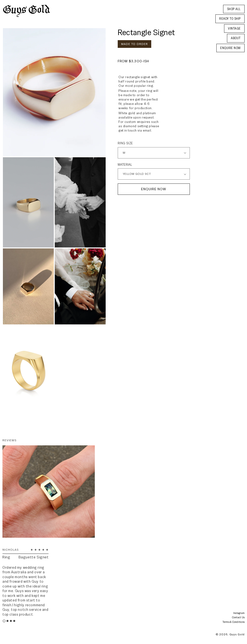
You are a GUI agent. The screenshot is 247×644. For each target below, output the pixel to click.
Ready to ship (230, 19)
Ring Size (125, 143)
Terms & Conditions (233, 622)
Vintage (234, 28)
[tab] (4, 621)
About (236, 38)
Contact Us (238, 617)
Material (125, 165)
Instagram (239, 613)
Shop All (234, 9)
